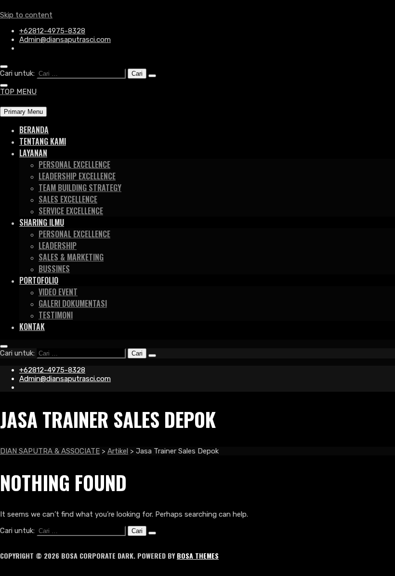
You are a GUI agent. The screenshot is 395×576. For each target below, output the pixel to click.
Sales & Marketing (71, 257)
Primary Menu (23, 111)
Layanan (33, 153)
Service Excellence (71, 211)
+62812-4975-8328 (52, 31)
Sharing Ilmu (41, 222)
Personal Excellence (74, 164)
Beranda (34, 130)
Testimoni (56, 315)
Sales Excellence (68, 199)
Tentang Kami (42, 141)
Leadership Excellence (77, 176)
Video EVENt (58, 292)
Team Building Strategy (80, 187)
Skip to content (26, 15)
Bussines (54, 268)
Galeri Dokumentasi (73, 303)
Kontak (32, 326)
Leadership (58, 245)
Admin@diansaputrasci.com (65, 39)
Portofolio (38, 280)
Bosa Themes (198, 555)
